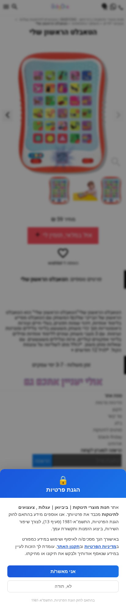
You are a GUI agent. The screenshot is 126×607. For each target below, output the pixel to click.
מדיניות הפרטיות (100, 546)
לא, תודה (63, 586)
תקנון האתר (68, 546)
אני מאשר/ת (63, 571)
